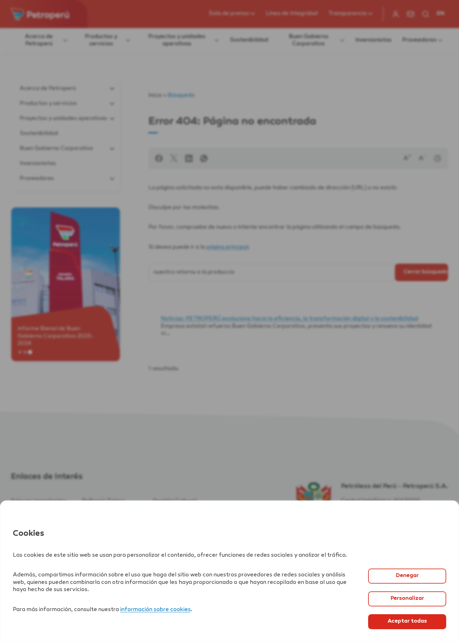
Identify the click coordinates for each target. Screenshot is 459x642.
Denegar (407, 575)
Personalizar (407, 598)
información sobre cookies (155, 609)
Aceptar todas (407, 621)
